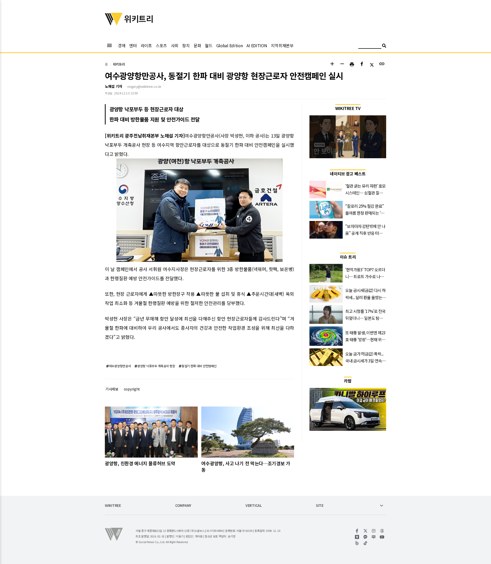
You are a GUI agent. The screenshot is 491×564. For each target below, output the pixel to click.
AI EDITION (257, 45)
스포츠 (161, 45)
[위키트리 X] (365, 531)
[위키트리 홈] (114, 24)
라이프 (146, 45)
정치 (185, 45)
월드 (208, 45)
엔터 (133, 45)
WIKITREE (113, 506)
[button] (332, 64)
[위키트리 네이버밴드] (357, 543)
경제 (121, 45)
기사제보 (111, 388)
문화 (197, 45)
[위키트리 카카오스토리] (357, 537)
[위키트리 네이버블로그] (374, 537)
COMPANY (183, 506)
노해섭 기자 (113, 86)
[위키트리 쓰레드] (382, 531)
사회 (174, 45)
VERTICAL (254, 506)
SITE (319, 506)
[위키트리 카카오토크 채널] (365, 537)
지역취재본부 (282, 45)
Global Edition (229, 45)
